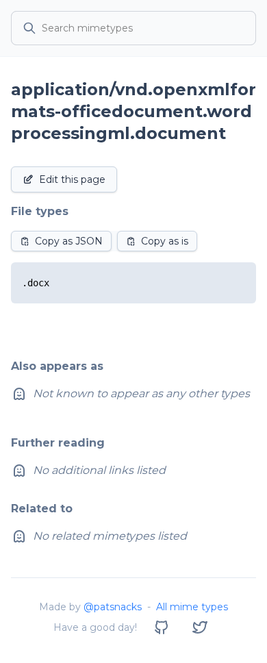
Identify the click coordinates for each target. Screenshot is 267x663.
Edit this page (72, 179)
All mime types (192, 607)
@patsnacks (113, 607)
